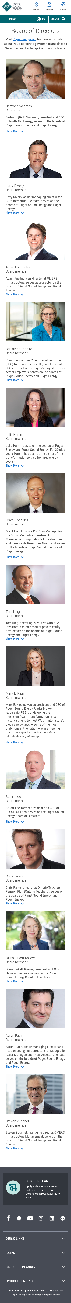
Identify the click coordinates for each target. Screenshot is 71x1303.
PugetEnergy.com (24, 39)
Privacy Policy (35, 1291)
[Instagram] (40, 1219)
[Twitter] (19, 1219)
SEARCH (55, 19)
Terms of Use (56, 1291)
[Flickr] (62, 1219)
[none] (10, 19)
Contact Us (16, 1291)
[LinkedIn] (51, 1219)
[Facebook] (8, 1219)
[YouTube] (30, 1219)
